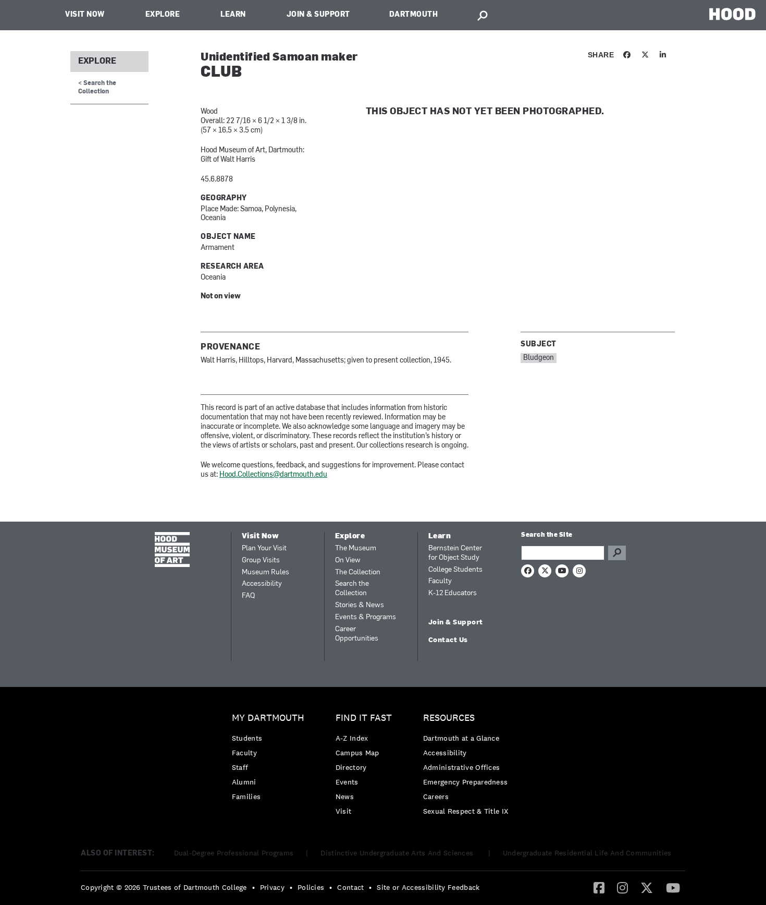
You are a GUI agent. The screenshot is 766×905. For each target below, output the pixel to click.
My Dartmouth (268, 718)
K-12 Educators (452, 593)
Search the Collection (352, 588)
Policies (311, 887)
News (345, 796)
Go (617, 553)
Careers (436, 796)
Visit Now (85, 15)
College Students (455, 570)
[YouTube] (673, 887)
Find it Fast (364, 718)
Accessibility (262, 584)
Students (247, 738)
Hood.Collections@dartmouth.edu (273, 475)
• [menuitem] (253, 887)
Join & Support (318, 15)
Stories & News (359, 605)
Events (347, 782)
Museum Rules (265, 572)
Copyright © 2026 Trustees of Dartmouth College (164, 887)
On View (348, 560)
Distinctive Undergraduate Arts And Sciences (397, 853)
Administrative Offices (461, 767)
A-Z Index (352, 738)
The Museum (355, 548)
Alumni (244, 782)
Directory (351, 767)
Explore (162, 15)
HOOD (732, 14)
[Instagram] (622, 887)
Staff (240, 767)
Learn (233, 15)
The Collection (357, 572)
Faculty (440, 581)
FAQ (248, 596)
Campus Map (357, 752)
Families (246, 796)
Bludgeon (538, 358)
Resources (449, 718)
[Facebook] (599, 887)
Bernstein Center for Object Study (455, 553)
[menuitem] (271, 759)
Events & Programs (365, 617)
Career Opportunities (356, 634)
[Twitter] (646, 887)
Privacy (272, 887)
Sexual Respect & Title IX (466, 811)
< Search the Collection (97, 87)
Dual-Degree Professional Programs (234, 853)
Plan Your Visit (264, 548)
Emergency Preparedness (465, 782)
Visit (344, 811)
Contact (350, 887)
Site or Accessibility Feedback (428, 887)
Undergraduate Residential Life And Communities (587, 853)
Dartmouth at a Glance (461, 738)
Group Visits (261, 560)
